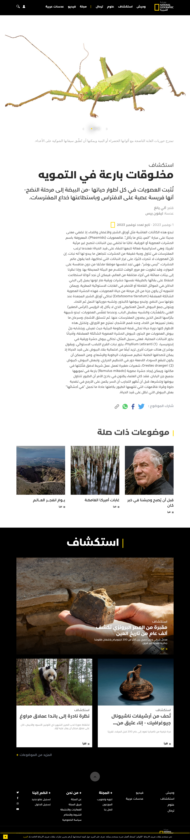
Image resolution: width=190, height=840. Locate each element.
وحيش (141, 6)
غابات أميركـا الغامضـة (102, 500)
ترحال (99, 6)
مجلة (83, 6)
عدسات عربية (54, 6)
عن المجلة (76, 799)
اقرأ (169, 512)
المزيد (25, 837)
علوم (110, 6)
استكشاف (125, 6)
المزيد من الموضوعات (36, 755)
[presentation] (107, 129)
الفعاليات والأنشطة (71, 810)
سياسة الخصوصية (72, 820)
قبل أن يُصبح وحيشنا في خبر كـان (150, 502)
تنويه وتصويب (104, 799)
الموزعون (107, 804)
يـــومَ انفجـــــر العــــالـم (49, 500)
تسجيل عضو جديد (41, 799)
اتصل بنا (108, 810)
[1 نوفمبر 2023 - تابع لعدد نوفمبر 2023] (142, 218)
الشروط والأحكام (73, 815)
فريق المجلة (75, 804)
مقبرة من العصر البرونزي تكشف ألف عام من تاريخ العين (131, 630)
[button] (98, 128)
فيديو (72, 6)
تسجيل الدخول (43, 804)
